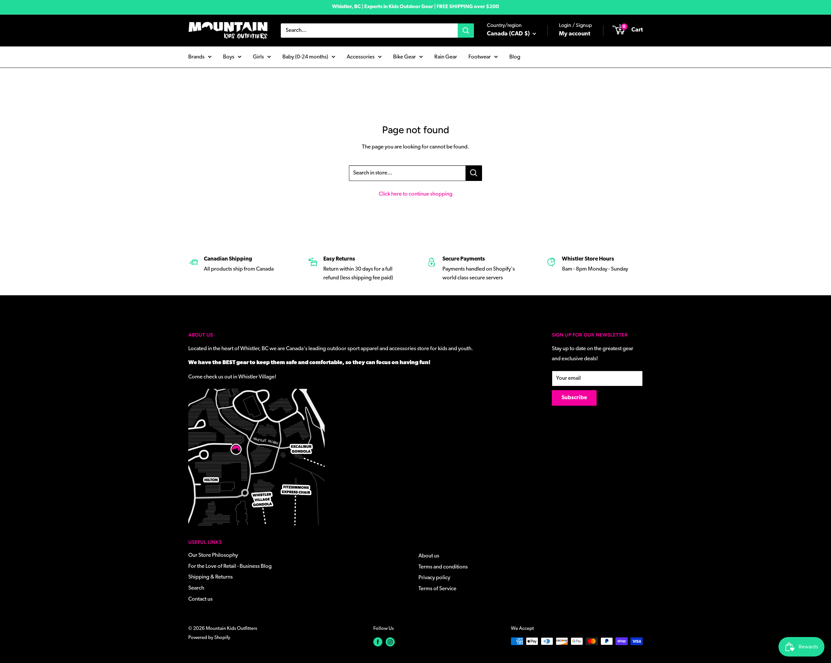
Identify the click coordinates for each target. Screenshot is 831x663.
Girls (258, 56)
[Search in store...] (473, 173)
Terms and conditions (443, 567)
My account (574, 34)
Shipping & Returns (210, 577)
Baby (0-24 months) (305, 56)
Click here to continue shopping (416, 194)
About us (428, 556)
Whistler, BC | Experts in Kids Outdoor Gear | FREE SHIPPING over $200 (415, 6)
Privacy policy (434, 577)
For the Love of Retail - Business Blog (230, 566)
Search (196, 588)
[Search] (466, 30)
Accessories (361, 56)
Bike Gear (404, 56)
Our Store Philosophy (213, 555)
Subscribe (574, 398)
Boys (228, 56)
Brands (196, 56)
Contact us (200, 599)
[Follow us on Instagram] (390, 642)
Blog (514, 56)
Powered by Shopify (209, 637)
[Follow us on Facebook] (377, 642)
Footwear (479, 56)
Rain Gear (445, 56)
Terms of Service (437, 589)
